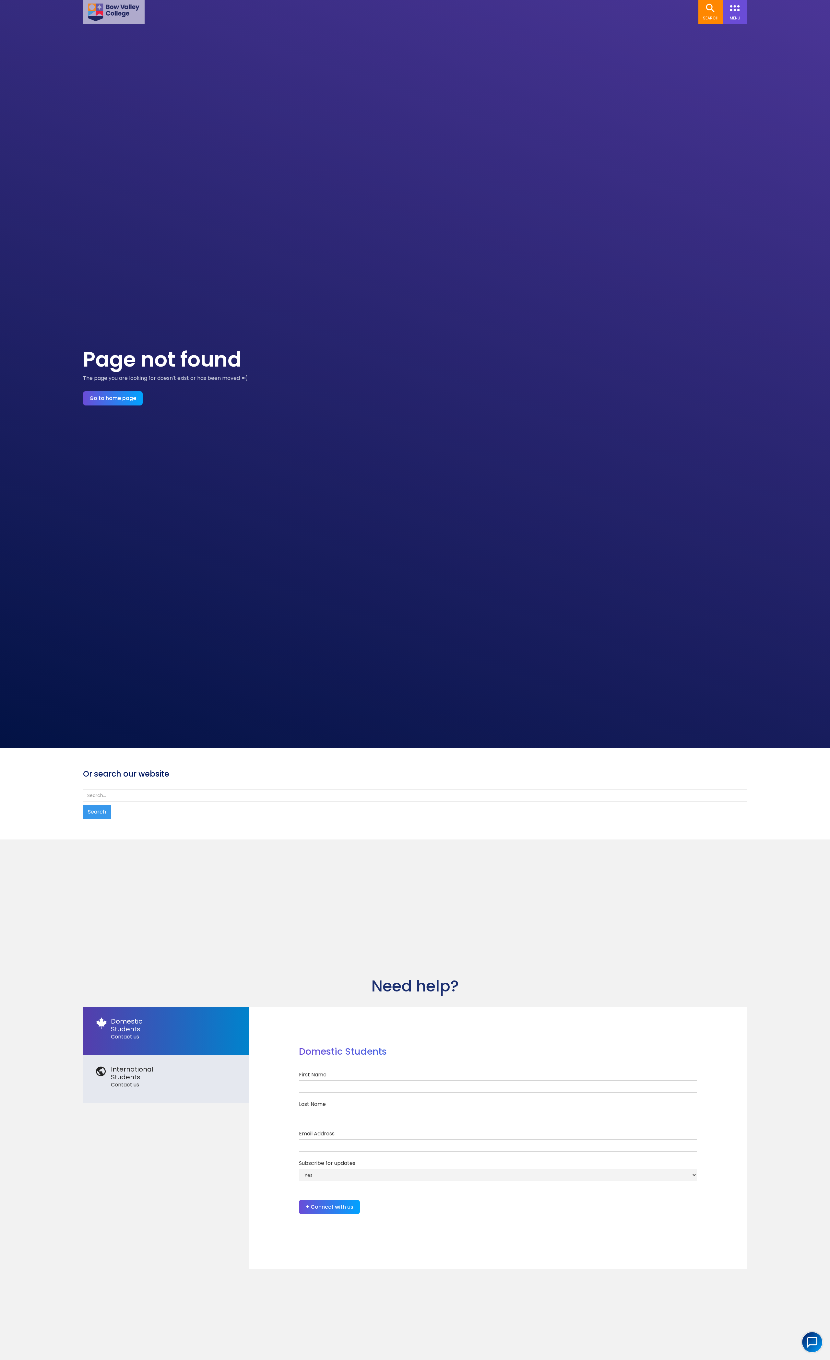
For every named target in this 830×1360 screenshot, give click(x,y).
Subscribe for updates (327, 1163)
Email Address (317, 1133)
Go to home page (112, 398)
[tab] (166, 1031)
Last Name (312, 1104)
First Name (312, 1074)
